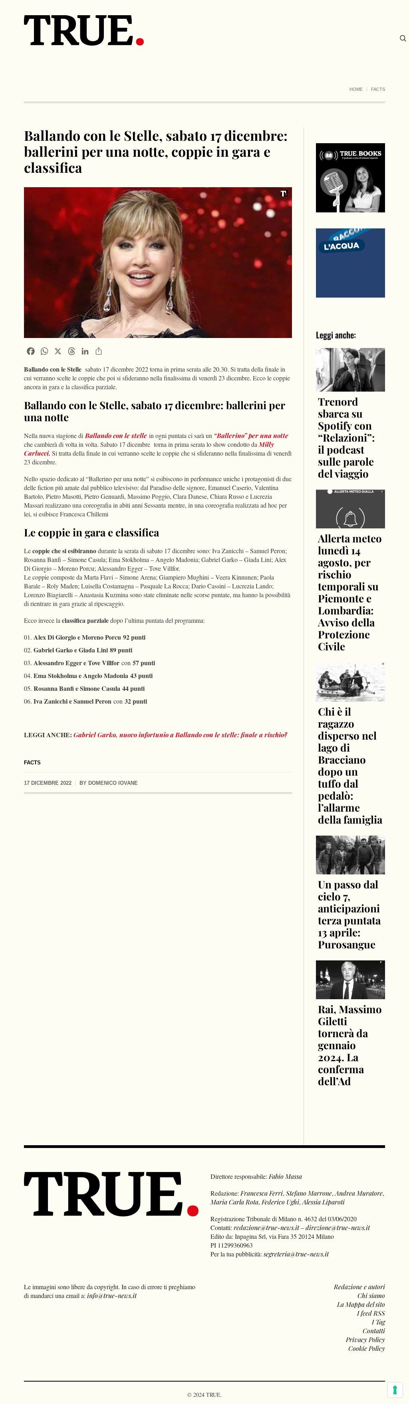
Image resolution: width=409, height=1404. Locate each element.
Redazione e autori (359, 1286)
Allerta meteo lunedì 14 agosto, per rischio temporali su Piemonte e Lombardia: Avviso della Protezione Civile (350, 592)
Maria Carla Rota (234, 1202)
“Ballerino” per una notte (250, 435)
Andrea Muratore (359, 1193)
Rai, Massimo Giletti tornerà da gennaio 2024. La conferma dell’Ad (350, 1045)
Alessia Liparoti (323, 1202)
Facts (378, 89)
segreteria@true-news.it (296, 1254)
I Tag (378, 1322)
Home (356, 89)
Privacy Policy (365, 1339)
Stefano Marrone (309, 1193)
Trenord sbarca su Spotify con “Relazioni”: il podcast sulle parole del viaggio (346, 437)
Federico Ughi (280, 1202)
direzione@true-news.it (338, 1227)
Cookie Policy (366, 1348)
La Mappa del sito (361, 1304)
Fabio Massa (285, 1176)
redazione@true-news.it (266, 1227)
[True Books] (350, 208)
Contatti (374, 1330)
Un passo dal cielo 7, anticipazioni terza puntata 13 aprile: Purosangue (349, 914)
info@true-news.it (112, 1295)
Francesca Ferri (261, 1193)
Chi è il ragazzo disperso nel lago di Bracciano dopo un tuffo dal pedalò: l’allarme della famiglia (350, 765)
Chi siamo (371, 1295)
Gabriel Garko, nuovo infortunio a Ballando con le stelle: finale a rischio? (180, 734)
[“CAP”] (350, 262)
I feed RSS (371, 1313)
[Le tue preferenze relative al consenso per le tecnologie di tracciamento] (395, 1390)
